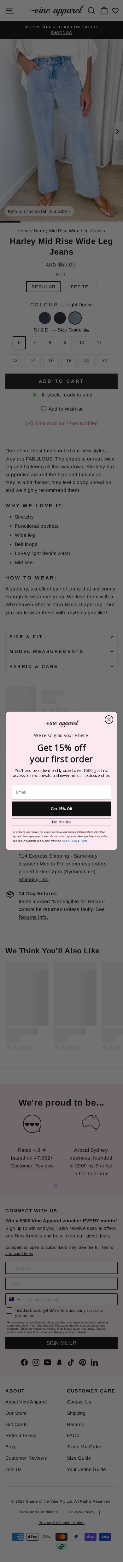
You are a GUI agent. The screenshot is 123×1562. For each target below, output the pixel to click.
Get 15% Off (62, 809)
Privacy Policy (69, 841)
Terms (83, 841)
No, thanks (61, 822)
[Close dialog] (109, 720)
